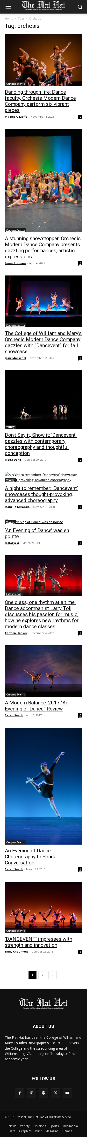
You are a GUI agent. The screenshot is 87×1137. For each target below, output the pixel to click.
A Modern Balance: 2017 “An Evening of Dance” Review (36, 706)
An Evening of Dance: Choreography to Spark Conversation (30, 857)
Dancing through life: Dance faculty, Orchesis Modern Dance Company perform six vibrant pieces (40, 101)
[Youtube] (67, 1093)
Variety (10, 426)
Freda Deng (13, 459)
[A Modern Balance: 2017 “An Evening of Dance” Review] (43, 671)
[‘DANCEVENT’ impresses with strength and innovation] (43, 907)
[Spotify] (43, 1093)
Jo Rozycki (12, 543)
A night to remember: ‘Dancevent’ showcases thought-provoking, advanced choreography (41, 494)
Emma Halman (15, 263)
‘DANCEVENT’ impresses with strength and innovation (38, 942)
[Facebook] (19, 1093)
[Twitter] (55, 1093)
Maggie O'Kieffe (16, 116)
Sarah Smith (14, 715)
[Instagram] (31, 1093)
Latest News (13, 594)
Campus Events (15, 83)
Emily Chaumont (16, 951)
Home (9, 18)
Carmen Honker (16, 633)
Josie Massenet (15, 358)
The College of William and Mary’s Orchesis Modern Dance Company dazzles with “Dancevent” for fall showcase (43, 342)
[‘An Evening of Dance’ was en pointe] (43, 521)
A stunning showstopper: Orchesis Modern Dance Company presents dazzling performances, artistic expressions (43, 247)
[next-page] (52, 975)
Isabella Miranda (17, 507)
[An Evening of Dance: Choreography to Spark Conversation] (43, 786)
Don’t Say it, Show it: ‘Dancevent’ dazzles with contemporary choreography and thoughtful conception (41, 444)
